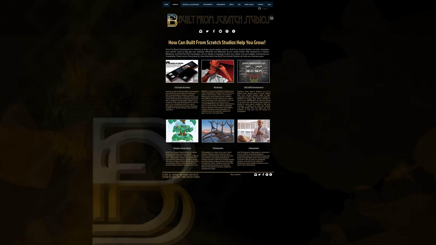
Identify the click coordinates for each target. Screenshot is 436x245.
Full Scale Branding (182, 87)
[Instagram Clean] (200, 31)
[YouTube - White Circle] (220, 31)
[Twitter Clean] (207, 31)
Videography (254, 148)
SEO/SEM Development (253, 87)
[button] (272, 17)
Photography (218, 148)
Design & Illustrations (182, 148)
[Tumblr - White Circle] (233, 31)
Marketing (218, 87)
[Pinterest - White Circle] (227, 31)
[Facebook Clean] (213, 31)
